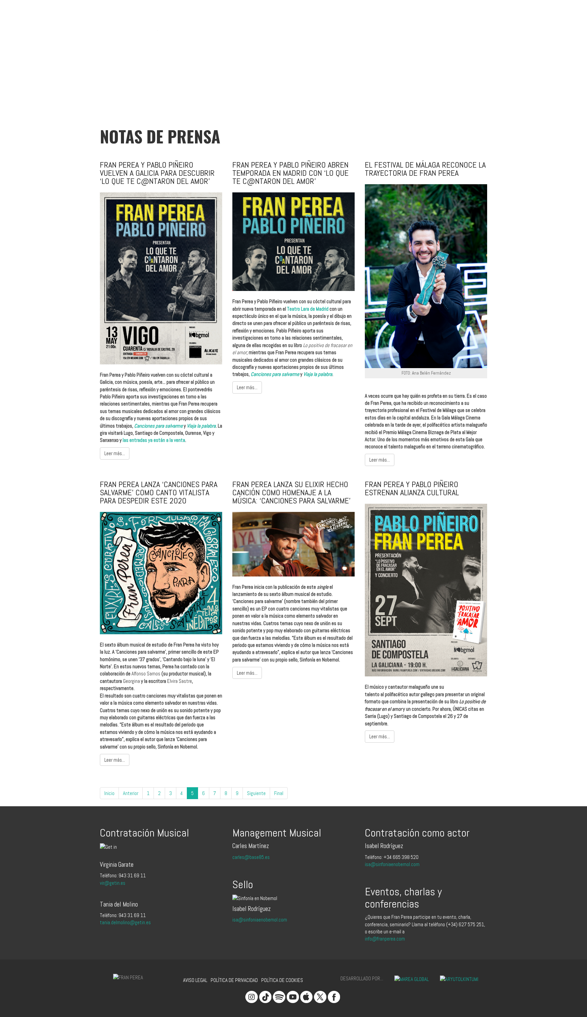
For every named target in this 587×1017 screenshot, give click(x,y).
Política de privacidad (234, 980)
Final (278, 793)
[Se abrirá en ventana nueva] (406, 978)
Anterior (130, 793)
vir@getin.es (112, 883)
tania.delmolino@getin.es (125, 922)
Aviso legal (195, 980)
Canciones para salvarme (158, 426)
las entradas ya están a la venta (154, 440)
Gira (246, 17)
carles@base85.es (251, 857)
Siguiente (256, 793)
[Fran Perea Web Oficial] (132, 19)
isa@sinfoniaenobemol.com (259, 919)
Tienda (292, 17)
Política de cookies (282, 980)
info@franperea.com (385, 938)
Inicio (109, 793)
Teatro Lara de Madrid (307, 309)
